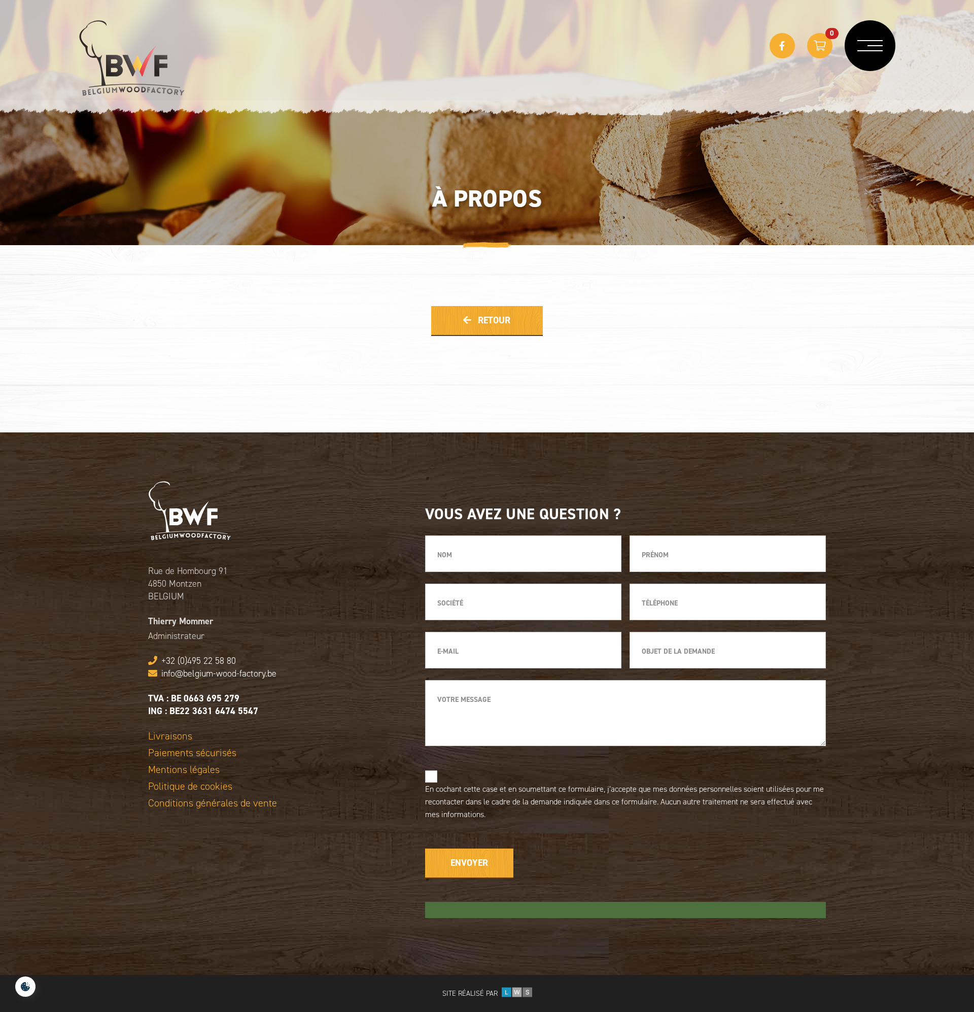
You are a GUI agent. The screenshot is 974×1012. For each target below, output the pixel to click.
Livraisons (170, 736)
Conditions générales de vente (212, 803)
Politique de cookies (190, 786)
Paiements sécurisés (192, 753)
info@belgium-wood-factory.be (218, 673)
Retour (492, 320)
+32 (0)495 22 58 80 (198, 661)
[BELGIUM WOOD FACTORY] (132, 58)
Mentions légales (184, 769)
